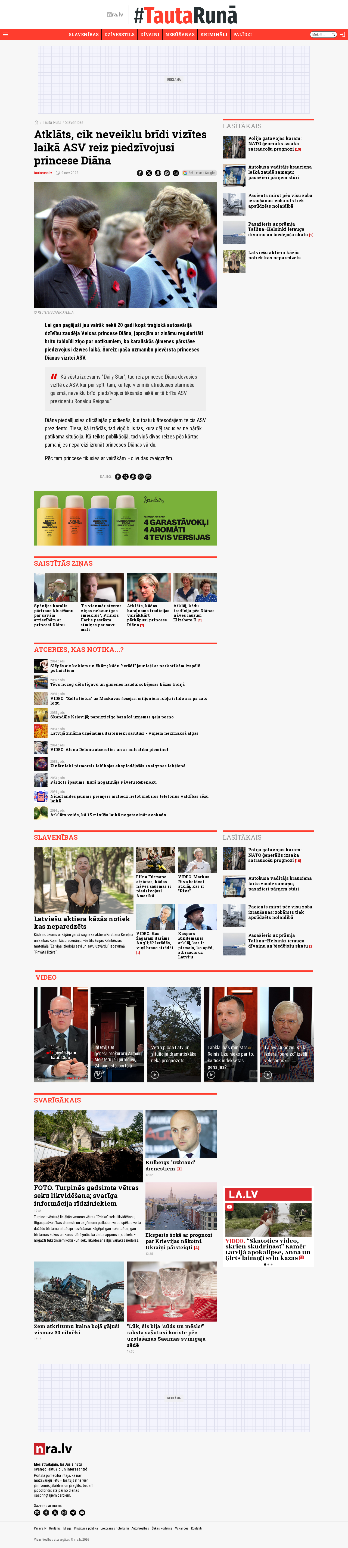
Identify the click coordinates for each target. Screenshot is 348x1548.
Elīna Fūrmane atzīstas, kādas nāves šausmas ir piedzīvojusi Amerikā (153, 886)
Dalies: (106, 476)
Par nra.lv (40, 1528)
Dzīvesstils (119, 34)
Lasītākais (242, 126)
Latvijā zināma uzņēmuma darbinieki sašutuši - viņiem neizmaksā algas (124, 733)
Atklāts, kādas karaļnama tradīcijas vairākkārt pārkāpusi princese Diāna (148, 615)
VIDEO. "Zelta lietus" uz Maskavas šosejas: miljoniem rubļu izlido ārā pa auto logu (128, 701)
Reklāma (55, 1528)
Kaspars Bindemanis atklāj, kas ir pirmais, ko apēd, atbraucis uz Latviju (196, 945)
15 (298, 149)
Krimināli (214, 34)
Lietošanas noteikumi (115, 1528)
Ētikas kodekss (162, 1528)
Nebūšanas (180, 34)
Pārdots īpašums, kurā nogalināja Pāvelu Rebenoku (103, 782)
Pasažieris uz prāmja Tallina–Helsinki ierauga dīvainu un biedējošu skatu (278, 229)
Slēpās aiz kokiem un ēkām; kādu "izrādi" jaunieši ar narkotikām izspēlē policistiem (125, 668)
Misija (67, 1528)
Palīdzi (242, 34)
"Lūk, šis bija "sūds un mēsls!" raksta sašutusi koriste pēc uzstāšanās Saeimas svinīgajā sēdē (166, 1335)
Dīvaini (150, 34)
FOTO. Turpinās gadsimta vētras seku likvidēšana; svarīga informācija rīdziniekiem (86, 1195)
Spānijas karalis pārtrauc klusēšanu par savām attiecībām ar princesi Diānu (53, 615)
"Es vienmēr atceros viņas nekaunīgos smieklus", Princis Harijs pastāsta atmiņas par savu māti (101, 617)
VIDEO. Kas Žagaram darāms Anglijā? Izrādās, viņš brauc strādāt (154, 940)
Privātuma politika (86, 1528)
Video (46, 977)
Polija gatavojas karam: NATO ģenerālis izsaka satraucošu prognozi (275, 143)
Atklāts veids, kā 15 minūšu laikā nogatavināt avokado (108, 814)
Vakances (181, 1528)
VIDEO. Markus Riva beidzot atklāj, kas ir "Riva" (193, 883)
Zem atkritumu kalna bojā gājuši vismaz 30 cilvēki (77, 1329)
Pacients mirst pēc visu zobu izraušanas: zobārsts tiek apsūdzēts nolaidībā (280, 200)
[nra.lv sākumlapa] (115, 14)
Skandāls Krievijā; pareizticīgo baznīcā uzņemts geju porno (112, 717)
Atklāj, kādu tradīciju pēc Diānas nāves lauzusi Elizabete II (194, 612)
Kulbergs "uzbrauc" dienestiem (170, 1165)
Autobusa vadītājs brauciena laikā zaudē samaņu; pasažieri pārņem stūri (280, 172)
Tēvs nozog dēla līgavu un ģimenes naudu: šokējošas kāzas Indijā (117, 684)
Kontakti (196, 1528)
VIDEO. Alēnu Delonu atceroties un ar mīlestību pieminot (109, 749)
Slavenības (84, 34)
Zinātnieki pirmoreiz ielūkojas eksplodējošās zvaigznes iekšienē (117, 765)
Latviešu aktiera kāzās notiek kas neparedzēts (274, 255)
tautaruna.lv (43, 173)
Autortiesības (140, 1528)
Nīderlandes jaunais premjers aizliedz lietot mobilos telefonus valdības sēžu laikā (129, 798)
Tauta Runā (52, 122)
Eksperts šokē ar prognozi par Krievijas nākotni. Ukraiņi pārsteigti (179, 1241)
